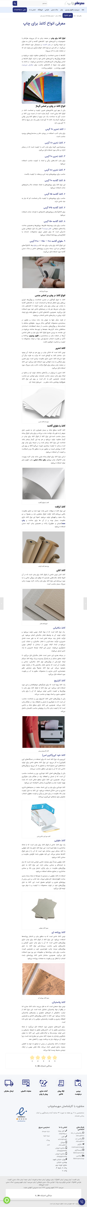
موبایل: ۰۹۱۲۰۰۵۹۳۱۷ (63, 1144)
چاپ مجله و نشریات (38, 1179)
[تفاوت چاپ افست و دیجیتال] (85, 603)
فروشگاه (41, 1185)
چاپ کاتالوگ (59, 1179)
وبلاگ (48, 1140)
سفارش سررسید (27, 64)
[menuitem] (83, 10)
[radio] (54, 1058)
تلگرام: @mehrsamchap (78, 1146)
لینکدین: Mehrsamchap (78, 1157)
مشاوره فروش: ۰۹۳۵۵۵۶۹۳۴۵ (61, 1149)
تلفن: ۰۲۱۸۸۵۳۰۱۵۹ (62, 1138)
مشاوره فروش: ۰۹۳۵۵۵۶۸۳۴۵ (61, 1155)
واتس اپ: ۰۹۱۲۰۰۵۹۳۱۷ (79, 1140)
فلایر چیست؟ (46, 228)
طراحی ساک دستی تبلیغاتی (45, 1182)
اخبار (48, 1145)
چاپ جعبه (27, 1179)
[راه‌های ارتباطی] (81, 1201)
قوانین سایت (27, 1187)
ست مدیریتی (37, 1187)
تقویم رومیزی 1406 (48, 1187)
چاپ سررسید (31, 1182)
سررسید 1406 (59, 1187)
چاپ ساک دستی (17, 1179)
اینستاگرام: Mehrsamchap (78, 1151)
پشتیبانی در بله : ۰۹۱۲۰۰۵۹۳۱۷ (77, 1134)
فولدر (34, 245)
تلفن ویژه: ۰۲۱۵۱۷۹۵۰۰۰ (62, 1132)
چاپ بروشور (50, 1179)
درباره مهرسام (46, 1131)
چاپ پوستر (67, 1179)
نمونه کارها (47, 1136)
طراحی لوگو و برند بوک (63, 1182)
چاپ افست (46, 44)
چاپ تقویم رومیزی (20, 1182)
